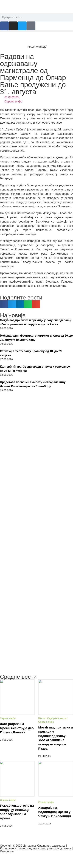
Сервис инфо (13, 101)
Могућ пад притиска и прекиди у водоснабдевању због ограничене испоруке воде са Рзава (35, 322)
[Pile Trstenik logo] (36, 553)
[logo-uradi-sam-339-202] (36, 462)
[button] (36, 31)
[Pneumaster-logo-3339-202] (36, 640)
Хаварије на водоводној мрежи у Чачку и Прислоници (54, 812)
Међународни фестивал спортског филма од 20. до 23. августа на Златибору (36, 337)
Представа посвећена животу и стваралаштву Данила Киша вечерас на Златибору (33, 384)
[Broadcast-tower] (31, 25)
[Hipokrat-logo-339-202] (36, 506)
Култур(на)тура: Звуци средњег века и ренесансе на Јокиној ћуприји (35, 368)
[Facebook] (4, 25)
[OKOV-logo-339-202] (36, 597)
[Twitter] (22, 25)
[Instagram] (13, 25)
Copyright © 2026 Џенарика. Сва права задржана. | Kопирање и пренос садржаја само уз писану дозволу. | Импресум (36, 848)
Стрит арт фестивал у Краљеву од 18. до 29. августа (31, 353)
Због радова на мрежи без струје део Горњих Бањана (17, 728)
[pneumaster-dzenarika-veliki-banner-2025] (36, 670)
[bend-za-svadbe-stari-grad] (36, 417)
